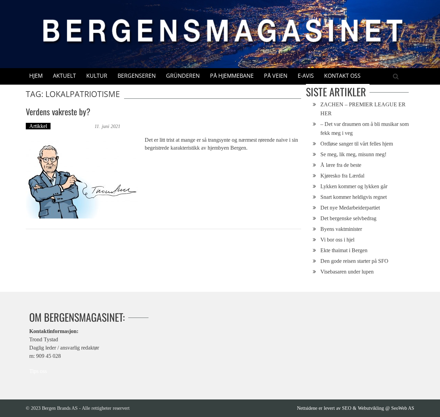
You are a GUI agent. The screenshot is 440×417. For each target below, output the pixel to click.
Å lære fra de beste (340, 165)
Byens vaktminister (341, 229)
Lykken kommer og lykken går (353, 186)
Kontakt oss (342, 75)
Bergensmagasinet (73, 126)
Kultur (96, 75)
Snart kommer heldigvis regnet (353, 197)
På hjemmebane (232, 75)
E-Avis (306, 75)
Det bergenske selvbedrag (348, 218)
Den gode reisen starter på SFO (354, 261)
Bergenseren (137, 75)
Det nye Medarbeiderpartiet (350, 208)
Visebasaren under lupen (347, 272)
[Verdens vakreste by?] (82, 178)
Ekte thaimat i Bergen (343, 250)
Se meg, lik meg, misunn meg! (353, 154)
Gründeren (183, 75)
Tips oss (38, 371)
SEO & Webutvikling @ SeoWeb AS (378, 408)
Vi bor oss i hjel (337, 240)
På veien (275, 75)
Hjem (36, 75)
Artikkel (38, 126)
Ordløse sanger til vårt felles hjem (356, 144)
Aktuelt (64, 75)
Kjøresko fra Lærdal (342, 176)
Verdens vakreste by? (58, 111)
